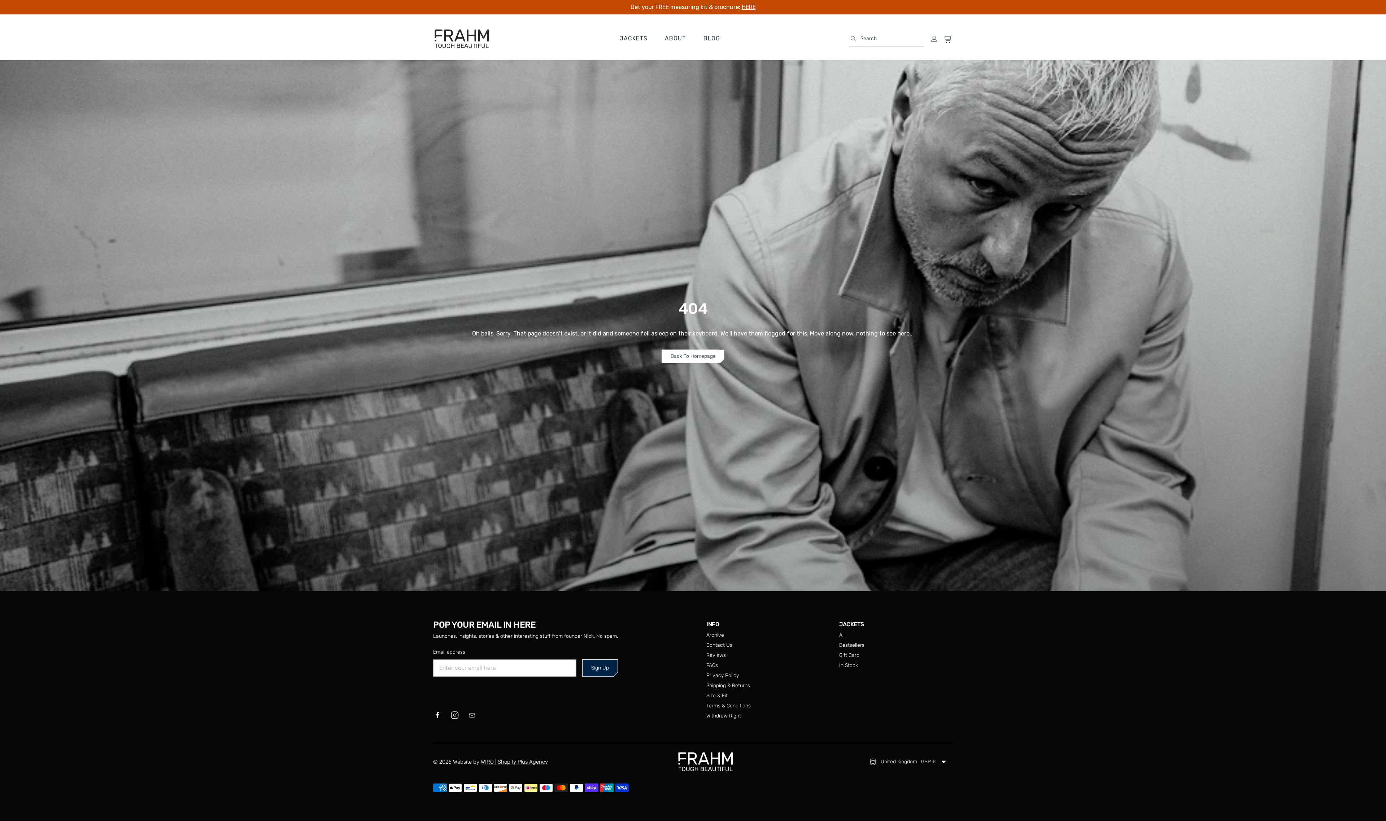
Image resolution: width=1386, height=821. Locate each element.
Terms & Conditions (728, 706)
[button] (886, 39)
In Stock (848, 665)
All (842, 635)
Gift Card (849, 655)
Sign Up (600, 668)
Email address (449, 652)
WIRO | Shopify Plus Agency (514, 762)
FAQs (712, 665)
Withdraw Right (723, 716)
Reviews (716, 655)
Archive (715, 635)
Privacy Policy (722, 675)
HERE (749, 7)
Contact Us (719, 645)
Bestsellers (851, 645)
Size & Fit (717, 696)
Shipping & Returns (728, 685)
